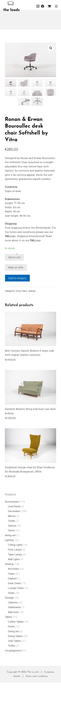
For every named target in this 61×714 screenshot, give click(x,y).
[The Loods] (11, 6)
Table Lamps (15, 554)
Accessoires (12, 501)
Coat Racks (14, 506)
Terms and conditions (37, 676)
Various (12, 525)
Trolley (11, 645)
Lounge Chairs (16, 588)
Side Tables (14, 640)
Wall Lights (14, 559)
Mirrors (12, 516)
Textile (11, 520)
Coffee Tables (16, 621)
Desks (11, 626)
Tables (8, 616)
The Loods (33, 672)
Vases (11, 530)
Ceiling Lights (15, 544)
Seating (31, 291)
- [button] (6, 254)
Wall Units (13, 612)
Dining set (13, 631)
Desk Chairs (21, 291)
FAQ (7, 236)
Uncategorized (13, 650)
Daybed (12, 578)
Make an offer (15, 267)
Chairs (11, 573)
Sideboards (14, 607)
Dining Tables (15, 636)
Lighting (9, 540)
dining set (10, 535)
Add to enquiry (17, 278)
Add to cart (14, 257)
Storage (9, 597)
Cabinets (13, 602)
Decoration (14, 511)
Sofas (11, 592)
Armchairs (13, 568)
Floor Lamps (15, 549)
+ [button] (17, 254)
